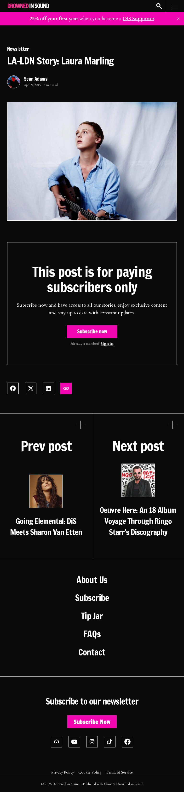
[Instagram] (92, 741)
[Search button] (159, 6)
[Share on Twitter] (30, 388)
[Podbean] (56, 741)
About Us (91, 580)
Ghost (108, 784)
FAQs (92, 634)
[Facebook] (127, 741)
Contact (92, 652)
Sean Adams (35, 78)
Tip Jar (92, 616)
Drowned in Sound (66, 784)
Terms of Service (119, 772)
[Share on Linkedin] (48, 388)
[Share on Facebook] (13, 388)
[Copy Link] (66, 388)
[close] (178, 19)
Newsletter (18, 49)
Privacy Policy (62, 772)
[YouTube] (74, 741)
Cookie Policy (90, 772)
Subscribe (92, 598)
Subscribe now (92, 331)
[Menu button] (175, 6)
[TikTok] (109, 741)
